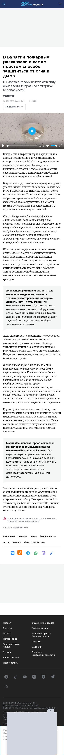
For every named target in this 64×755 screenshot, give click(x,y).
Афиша (6, 646)
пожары (22, 536)
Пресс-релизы (10, 662)
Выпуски (7, 628)
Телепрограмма (11, 644)
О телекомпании (40, 628)
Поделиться (12, 106)
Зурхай (7, 652)
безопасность (48, 536)
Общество (8, 95)
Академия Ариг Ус (41, 633)
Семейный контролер (43, 623)
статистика (38, 542)
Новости (7, 623)
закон (6, 542)
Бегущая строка (40, 636)
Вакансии (37, 646)
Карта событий (11, 657)
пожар (33, 536)
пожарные (9, 536)
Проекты (7, 633)
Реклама (36, 641)
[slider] (22, 145)
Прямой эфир (10, 638)
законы (17, 542)
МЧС (26, 542)
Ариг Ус (32, 4)
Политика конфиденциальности (43, 653)
